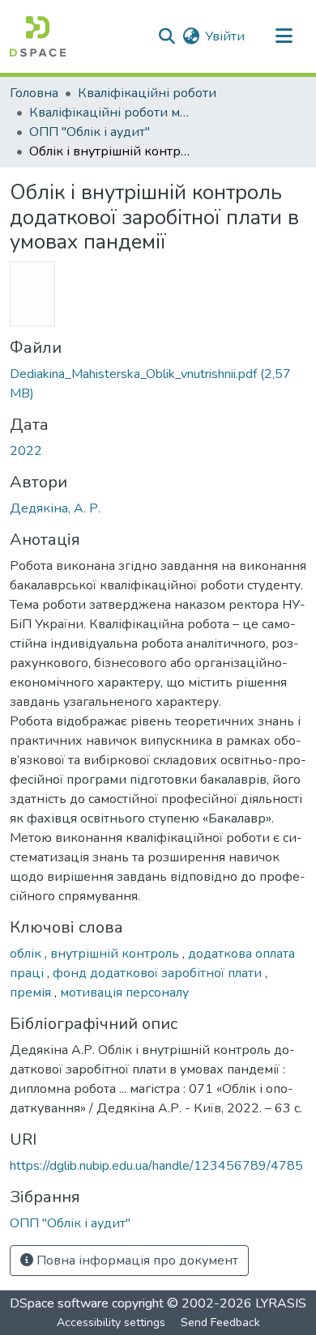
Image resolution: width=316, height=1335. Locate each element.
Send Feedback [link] (220, 1322)
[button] (38, 36)
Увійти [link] (225, 36)
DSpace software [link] (59, 1303)
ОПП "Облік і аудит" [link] (89, 132)
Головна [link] (34, 93)
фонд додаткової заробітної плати (159, 973)
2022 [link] (26, 451)
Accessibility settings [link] (111, 1322)
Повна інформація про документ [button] (135, 1260)
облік (27, 954)
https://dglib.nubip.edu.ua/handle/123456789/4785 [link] (156, 1166)
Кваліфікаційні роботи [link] (147, 93)
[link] (158, 383)
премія (32, 992)
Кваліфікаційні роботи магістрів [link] (110, 112)
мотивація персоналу (124, 992)
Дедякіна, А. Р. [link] (55, 508)
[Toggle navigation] (283, 36)
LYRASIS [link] (280, 1303)
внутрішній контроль (116, 954)
